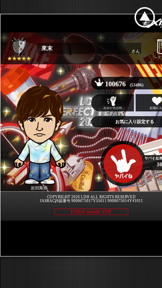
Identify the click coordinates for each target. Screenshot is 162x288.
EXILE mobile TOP (91, 211)
